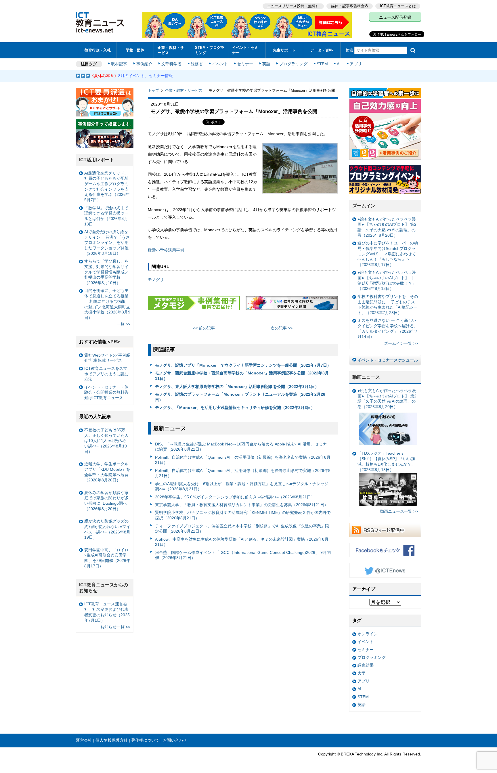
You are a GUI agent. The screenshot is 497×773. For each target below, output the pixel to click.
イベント (220, 64)
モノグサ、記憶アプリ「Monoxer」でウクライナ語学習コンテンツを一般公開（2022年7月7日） (243, 365)
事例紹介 (144, 64)
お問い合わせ (175, 740)
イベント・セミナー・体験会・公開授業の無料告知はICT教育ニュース (106, 392)
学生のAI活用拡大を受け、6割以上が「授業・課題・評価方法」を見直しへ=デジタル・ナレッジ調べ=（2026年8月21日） (241, 486)
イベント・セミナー (245, 50)
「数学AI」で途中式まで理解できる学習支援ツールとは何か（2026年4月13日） (106, 216)
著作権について (145, 740)
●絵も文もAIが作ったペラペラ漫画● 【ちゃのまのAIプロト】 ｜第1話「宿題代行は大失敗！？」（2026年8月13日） (387, 280)
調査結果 (366, 665)
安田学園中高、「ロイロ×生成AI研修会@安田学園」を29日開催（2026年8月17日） (107, 558)
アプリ (356, 64)
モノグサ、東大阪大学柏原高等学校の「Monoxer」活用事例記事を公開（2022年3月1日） (237, 386)
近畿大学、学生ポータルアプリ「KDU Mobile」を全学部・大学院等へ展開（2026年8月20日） (107, 472)
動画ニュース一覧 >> (399, 511)
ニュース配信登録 (395, 17)
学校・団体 (135, 50)
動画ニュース (366, 377)
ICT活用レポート (96, 159)
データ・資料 (321, 50)
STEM (322, 64)
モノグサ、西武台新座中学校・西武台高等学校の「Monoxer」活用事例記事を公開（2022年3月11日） (242, 376)
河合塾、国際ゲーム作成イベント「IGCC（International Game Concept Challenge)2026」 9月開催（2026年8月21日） (243, 555)
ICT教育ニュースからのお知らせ (103, 587)
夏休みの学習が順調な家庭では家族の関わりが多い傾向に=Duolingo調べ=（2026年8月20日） (106, 500)
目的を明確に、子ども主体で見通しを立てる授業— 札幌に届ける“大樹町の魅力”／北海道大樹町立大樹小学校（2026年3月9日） (107, 304)
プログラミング (293, 64)
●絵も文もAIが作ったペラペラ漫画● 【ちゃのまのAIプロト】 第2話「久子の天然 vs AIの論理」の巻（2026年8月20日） (387, 227)
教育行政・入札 (98, 50)
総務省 (197, 64)
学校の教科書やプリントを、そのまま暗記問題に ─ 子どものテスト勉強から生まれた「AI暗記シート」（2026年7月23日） (388, 304)
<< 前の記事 (204, 328)
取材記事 (119, 64)
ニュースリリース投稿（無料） (293, 6)
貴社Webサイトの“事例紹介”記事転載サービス (107, 358)
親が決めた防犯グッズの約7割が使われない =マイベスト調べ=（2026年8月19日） (107, 529)
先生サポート (284, 50)
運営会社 (84, 740)
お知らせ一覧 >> (115, 627)
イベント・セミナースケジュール (388, 360)
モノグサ (156, 279)
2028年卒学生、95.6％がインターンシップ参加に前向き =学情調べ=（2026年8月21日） (235, 497)
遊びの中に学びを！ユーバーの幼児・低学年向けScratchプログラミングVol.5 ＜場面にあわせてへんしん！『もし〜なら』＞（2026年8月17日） (388, 254)
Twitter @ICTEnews (385, 570)
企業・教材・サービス (171, 50)
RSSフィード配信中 (385, 530)
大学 (362, 673)
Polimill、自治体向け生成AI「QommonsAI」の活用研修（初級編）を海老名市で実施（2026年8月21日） (242, 460)
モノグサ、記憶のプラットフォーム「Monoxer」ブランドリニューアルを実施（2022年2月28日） (240, 397)
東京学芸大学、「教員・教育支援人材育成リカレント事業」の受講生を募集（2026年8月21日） (241, 504)
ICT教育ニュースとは (398, 6)
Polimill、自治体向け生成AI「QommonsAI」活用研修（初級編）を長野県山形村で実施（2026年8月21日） (242, 473)
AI (339, 64)
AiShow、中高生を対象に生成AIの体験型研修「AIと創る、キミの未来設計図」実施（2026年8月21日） (241, 542)
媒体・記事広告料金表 (349, 6)
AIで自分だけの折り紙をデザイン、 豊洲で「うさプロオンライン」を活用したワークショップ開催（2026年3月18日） (107, 242)
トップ (153, 90)
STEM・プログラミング (209, 50)
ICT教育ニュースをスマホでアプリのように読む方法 (106, 373)
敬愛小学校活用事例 (166, 250)
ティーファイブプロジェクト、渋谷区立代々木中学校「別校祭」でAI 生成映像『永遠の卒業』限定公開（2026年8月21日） (242, 529)
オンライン (368, 634)
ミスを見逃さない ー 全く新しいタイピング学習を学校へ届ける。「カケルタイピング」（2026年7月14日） (388, 328)
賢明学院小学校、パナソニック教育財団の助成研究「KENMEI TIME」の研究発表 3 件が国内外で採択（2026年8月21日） (243, 515)
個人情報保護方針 (111, 740)
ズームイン (363, 205)
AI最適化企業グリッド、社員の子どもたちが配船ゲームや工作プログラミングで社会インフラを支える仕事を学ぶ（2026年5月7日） (107, 186)
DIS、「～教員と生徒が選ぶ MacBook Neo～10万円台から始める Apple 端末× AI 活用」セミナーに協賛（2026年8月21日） (243, 447)
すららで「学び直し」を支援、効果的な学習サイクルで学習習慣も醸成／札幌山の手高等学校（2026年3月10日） (106, 272)
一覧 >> (123, 324)
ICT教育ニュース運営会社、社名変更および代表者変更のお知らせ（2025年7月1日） (107, 612)
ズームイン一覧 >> (401, 343)
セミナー (245, 64)
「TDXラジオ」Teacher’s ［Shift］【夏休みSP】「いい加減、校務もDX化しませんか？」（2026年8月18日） (386, 461)
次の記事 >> (282, 328)
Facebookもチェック (385, 550)
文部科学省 (171, 64)
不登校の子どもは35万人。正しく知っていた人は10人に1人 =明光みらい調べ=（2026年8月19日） (106, 441)
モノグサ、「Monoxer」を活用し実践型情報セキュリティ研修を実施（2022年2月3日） (235, 407)
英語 (266, 64)
